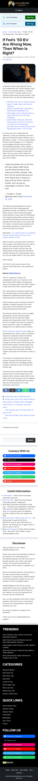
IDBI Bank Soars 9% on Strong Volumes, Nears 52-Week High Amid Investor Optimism (21, 104)
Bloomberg (6, 718)
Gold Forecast (11, 529)
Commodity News (14, 32)
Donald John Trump (12, 399)
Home (5, 32)
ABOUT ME (14, 770)
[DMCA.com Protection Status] (8, 763)
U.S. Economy (18, 404)
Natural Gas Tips (9, 691)
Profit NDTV (7, 715)
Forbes (5, 724)
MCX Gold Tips (8, 673)
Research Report (8, 670)
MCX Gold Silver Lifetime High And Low (17, 518)
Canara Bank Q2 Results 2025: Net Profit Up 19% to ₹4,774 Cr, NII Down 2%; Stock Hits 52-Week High (20, 122)
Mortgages (29, 402)
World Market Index (9, 706)
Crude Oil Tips (8, 682)
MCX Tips (30, 17)
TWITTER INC (7, 404)
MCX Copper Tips (9, 685)
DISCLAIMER (24, 770)
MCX (8, 511)
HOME (7, 770)
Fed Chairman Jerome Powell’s (16, 331)
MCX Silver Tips (8, 676)
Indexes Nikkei (8, 712)
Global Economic (24, 396)
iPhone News (7, 402)
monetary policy (18, 402)
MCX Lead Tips (8, 688)
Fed (21, 399)
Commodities (7, 495)
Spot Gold (6, 679)
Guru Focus (7, 721)
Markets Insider (8, 709)
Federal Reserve (15, 273)
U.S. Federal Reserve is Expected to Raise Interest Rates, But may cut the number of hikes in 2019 (19, 235)
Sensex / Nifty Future (10, 694)
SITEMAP (19, 773)
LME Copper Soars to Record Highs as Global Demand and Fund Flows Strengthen (20, 115)
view (25, 404)
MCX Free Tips (8, 500)
